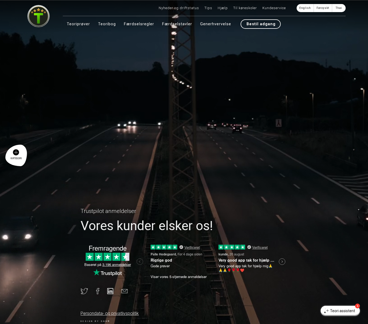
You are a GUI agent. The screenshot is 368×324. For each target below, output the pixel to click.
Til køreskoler (245, 8)
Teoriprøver (78, 24)
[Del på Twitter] (88, 292)
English (305, 7)
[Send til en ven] (128, 292)
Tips (208, 8)
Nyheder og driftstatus (179, 8)
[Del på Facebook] (101, 292)
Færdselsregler (139, 24)
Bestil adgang (261, 24)
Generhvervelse (215, 24)
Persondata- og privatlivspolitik (110, 313)
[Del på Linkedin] (114, 292)
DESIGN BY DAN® (95, 321)
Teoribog (107, 24)
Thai (339, 7)
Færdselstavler (177, 24)
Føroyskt (323, 7)
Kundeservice (274, 8)
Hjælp (223, 8)
